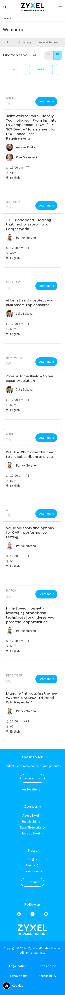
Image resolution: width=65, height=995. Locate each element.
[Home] (32, 7)
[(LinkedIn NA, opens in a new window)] (19, 914)
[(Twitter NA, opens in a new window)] (32, 914)
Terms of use (47, 966)
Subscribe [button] (32, 882)
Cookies (17, 985)
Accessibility (47, 976)
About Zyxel (30, 815)
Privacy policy (17, 976)
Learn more (46, 101)
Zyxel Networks (31, 827)
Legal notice (17, 966)
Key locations (30, 789)
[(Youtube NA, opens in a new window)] (46, 914)
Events (30, 865)
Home (6, 18)
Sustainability (30, 821)
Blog (31, 859)
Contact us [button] (32, 778)
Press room (31, 871)
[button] (4, 7)
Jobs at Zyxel (30, 833)
